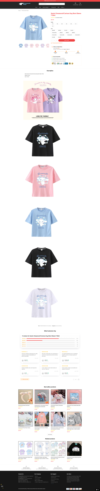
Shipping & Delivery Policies (55, 476)
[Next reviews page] (79, 379)
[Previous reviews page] (74, 379)
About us (36, 476)
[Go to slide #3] (31, 46)
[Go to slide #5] (42, 46)
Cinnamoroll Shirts (25, 10)
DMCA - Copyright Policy (39, 480)
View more (50, 434)
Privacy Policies (37, 479)
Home (19, 10)
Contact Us (53, 480)
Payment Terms (53, 477)
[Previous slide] (20, 28)
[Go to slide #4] (37, 46)
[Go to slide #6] (47, 46)
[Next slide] (47, 28)
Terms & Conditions (38, 477)
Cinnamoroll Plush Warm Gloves (24, 427)
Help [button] (98, 489)
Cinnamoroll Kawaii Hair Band (23, 405)
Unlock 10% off (2, 486)
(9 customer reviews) (58, 17)
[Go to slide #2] (26, 46)
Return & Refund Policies (55, 479)
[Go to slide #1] (20, 46)
